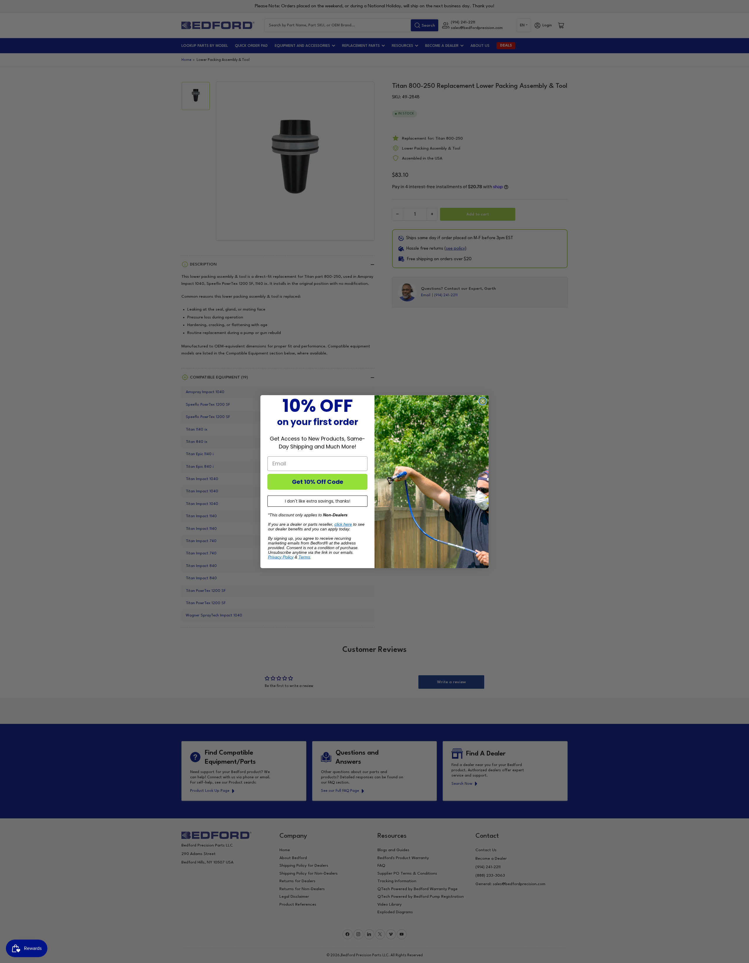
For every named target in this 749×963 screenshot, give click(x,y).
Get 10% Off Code (317, 482)
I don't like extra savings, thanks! (317, 501)
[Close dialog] (482, 401)
